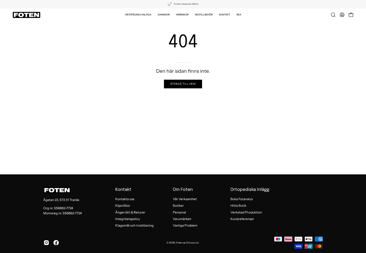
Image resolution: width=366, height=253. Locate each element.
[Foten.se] (26, 15)
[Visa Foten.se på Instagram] (46, 242)
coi (197, 242)
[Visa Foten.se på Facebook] (56, 242)
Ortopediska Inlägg (249, 189)
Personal (179, 212)
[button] (138, 14)
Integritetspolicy (127, 219)
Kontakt (123, 189)
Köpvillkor (122, 206)
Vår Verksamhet (185, 199)
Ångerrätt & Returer (130, 212)
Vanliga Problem (185, 226)
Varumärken (182, 219)
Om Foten (183, 189)
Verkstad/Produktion (246, 212)
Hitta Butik (238, 206)
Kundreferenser (242, 219)
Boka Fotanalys (241, 199)
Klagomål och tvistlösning (134, 226)
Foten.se (180, 242)
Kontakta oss (124, 199)
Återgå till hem (183, 83)
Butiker (178, 206)
